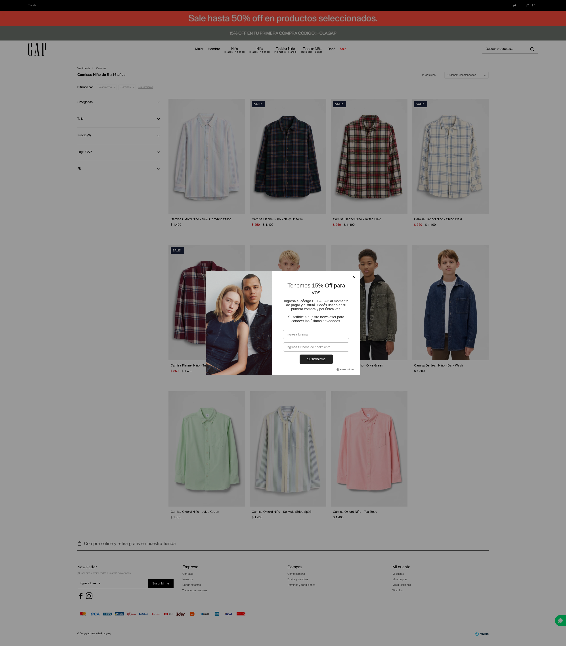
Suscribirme (316, 359)
